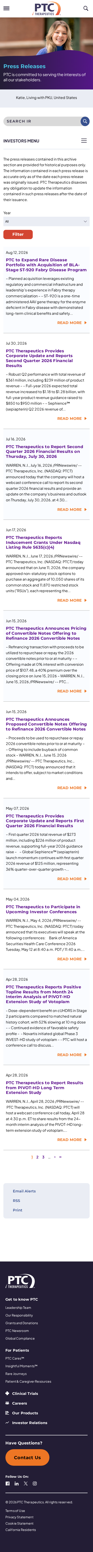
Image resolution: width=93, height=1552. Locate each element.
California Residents (20, 1530)
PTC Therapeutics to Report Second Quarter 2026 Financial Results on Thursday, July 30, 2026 (44, 451)
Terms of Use (15, 1511)
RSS (16, 1201)
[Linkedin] (16, 1483)
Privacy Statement (19, 1517)
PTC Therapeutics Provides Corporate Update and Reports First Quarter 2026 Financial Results (45, 821)
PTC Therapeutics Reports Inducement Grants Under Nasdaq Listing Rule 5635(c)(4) (43, 542)
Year (7, 212)
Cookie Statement (19, 1523)
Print (17, 1210)
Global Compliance (20, 1338)
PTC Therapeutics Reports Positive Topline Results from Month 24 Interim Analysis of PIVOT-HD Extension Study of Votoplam (43, 994)
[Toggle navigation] (6, 8)
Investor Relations (29, 1423)
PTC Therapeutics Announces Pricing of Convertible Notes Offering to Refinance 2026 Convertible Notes (46, 633)
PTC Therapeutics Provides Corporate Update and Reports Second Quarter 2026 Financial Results (39, 358)
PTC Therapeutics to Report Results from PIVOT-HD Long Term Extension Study (44, 1088)
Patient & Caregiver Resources (28, 1381)
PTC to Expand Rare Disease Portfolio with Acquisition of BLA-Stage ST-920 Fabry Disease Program (46, 265)
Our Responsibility (19, 1315)
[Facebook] (7, 1483)
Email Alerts (24, 1191)
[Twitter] (25, 1483)
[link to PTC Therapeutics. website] (46, 8)
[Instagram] (35, 1483)
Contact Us (27, 1457)
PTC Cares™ (14, 1358)
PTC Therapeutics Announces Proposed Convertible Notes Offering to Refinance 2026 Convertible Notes (46, 724)
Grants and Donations (21, 1323)
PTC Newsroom (17, 1331)
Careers (19, 1403)
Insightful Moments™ (21, 1366)
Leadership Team (18, 1307)
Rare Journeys (16, 1374)
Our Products (25, 1413)
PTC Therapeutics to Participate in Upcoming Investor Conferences (43, 909)
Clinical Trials (25, 1393)
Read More (69, 322)
